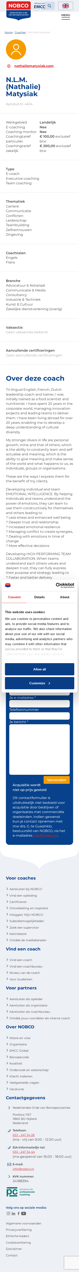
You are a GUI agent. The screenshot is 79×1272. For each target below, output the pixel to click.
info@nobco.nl (45, 835)
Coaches (20, 32)
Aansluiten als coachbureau (29, 1012)
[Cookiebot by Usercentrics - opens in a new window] (56, 585)
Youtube (23, 1213)
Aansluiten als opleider (26, 999)
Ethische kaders (17, 1236)
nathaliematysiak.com (34, 66)
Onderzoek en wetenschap (28, 1070)
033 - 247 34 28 (24, 1135)
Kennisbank (18, 934)
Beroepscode (19, 1057)
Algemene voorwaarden (23, 1223)
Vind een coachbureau (25, 966)
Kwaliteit (15, 1063)
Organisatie (18, 1044)
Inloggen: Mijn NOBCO (26, 915)
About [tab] (64, 597)
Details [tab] (39, 597)
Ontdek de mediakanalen (27, 940)
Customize (37, 683)
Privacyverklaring (19, 1230)
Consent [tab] (14, 597)
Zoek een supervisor (24, 927)
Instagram (8, 1213)
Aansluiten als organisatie (28, 1005)
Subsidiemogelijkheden (26, 921)
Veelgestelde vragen (24, 1083)
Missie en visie (19, 1038)
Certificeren (18, 902)
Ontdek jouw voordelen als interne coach (39, 1018)
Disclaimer (14, 1249)
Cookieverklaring (18, 1242)
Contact (12, 1255)
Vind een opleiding (23, 895)
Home (9, 32)
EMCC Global (19, 1051)
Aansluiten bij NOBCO (25, 889)
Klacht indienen (20, 1076)
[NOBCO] (18, 20)
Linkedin (13, 1213)
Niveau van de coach (24, 973)
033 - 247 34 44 (24, 1152)
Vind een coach (20, 960)
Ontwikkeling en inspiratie (28, 908)
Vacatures (16, 1089)
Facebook (18, 1213)
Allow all (39, 669)
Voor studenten (20, 979)
